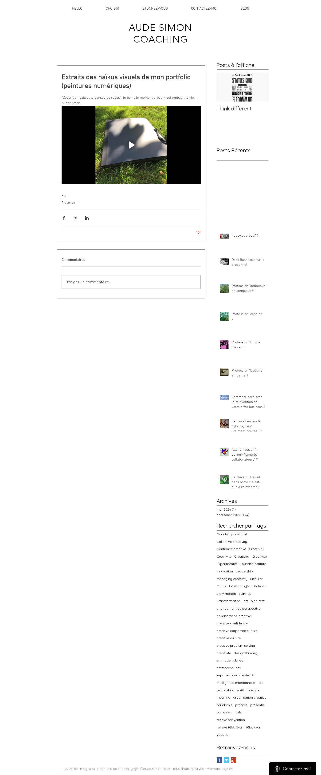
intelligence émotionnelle (236, 683)
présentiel (257, 705)
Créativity (241, 556)
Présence (68, 203)
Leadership (244, 571)
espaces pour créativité (235, 675)
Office (221, 586)
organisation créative (249, 697)
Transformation (229, 601)
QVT (247, 586)
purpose (223, 712)
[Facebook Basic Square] (219, 760)
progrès (241, 705)
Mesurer (256, 579)
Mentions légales (220, 769)
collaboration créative (234, 616)
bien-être (258, 601)
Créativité (259, 556)
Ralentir (260, 586)
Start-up (245, 593)
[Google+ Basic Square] (233, 760)
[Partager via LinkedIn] (87, 218)
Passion (235, 586)
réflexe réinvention (231, 720)
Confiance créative (231, 549)
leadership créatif (230, 690)
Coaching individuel (232, 534)
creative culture (229, 638)
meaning (223, 697)
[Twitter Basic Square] (226, 760)
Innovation (225, 571)
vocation (223, 734)
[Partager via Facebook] (64, 218)
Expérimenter (227, 564)
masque (253, 690)
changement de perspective (238, 608)
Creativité (224, 556)
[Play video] (131, 145)
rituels (237, 712)
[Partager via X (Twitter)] (75, 218)
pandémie (224, 705)
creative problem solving (236, 645)
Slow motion (226, 593)
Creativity (256, 549)
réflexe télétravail (230, 727)
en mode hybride (230, 660)
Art (64, 197)
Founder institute (253, 564)
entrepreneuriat (229, 668)
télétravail (253, 727)
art (245, 601)
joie (260, 683)
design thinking (245, 653)
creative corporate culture (237, 631)
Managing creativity (232, 579)
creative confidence (232, 623)
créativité (224, 653)
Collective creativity (232, 542)
